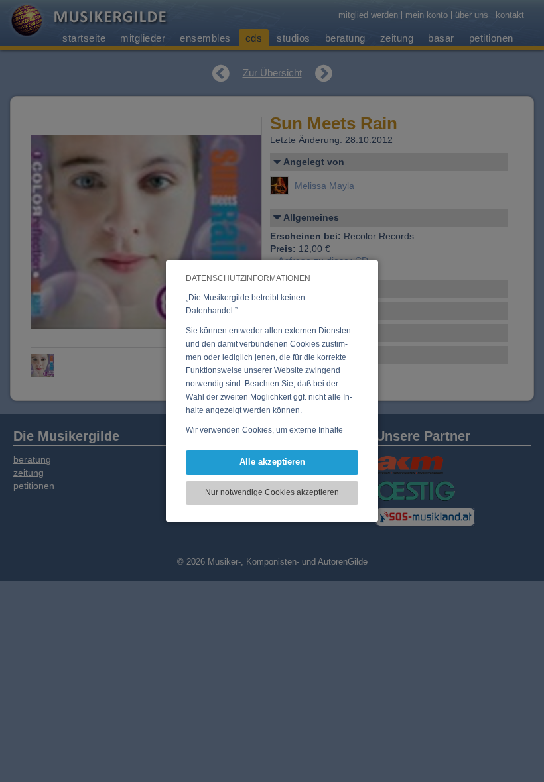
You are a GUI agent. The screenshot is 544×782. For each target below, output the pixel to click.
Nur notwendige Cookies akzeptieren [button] (272, 492)
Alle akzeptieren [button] (272, 462)
